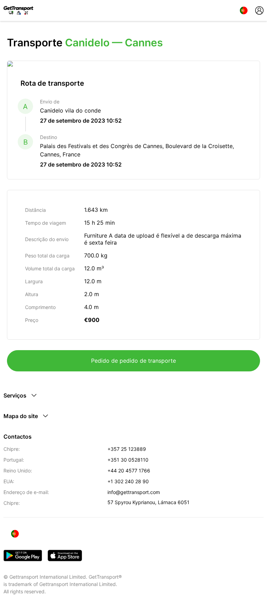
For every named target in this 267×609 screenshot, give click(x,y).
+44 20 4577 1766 (128, 470)
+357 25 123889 (126, 449)
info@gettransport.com (133, 492)
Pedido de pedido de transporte (133, 360)
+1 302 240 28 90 (128, 481)
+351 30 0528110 (127, 460)
